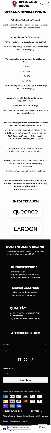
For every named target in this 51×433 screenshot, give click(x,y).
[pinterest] (24, 359)
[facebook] (18, 359)
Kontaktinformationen (19, 421)
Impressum (34, 421)
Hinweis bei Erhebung (9, 431)
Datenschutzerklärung (25, 416)
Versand (6, 421)
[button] (6, 4)
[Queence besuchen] (24, 212)
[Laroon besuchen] (24, 229)
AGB (38, 416)
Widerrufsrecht (9, 416)
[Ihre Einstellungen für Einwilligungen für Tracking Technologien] (4, 428)
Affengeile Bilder (17, 391)
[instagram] (30, 359)
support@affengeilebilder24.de (27, 189)
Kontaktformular (31, 277)
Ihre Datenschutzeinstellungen (19, 427)
